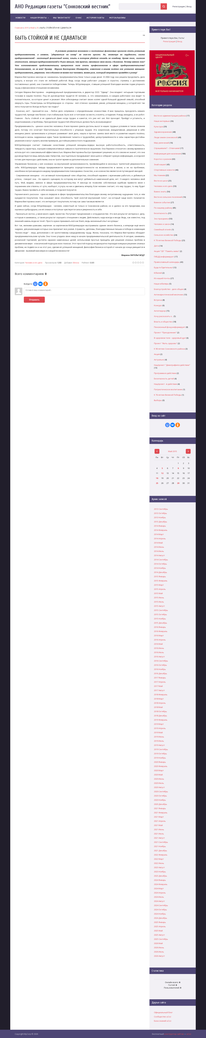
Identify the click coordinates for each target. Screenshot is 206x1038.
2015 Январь (160, 576)
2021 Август (159, 838)
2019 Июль (159, 741)
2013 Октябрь (160, 513)
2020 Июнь (159, 778)
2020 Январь (160, 762)
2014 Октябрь (160, 563)
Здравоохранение (163, 132)
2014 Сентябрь (161, 559)
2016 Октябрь (160, 665)
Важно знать (160, 191)
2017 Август (159, 690)
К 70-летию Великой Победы (167, 240)
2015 (26, 27)
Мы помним (159, 175)
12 (162, 473)
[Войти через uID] (35, 284)
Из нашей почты (162, 278)
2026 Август (159, 956)
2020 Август (159, 787)
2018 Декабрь (160, 715)
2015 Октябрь (160, 614)
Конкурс (158, 305)
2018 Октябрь (160, 711)
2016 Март (159, 635)
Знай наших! (160, 164)
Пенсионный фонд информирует (169, 327)
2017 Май (158, 686)
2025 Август (159, 934)
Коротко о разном (162, 159)
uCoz (189, 1034)
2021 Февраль (160, 812)
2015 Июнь (159, 597)
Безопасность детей (164, 378)
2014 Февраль (160, 530)
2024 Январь (160, 880)
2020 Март (159, 770)
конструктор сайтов (174, 1034)
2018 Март (159, 698)
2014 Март (159, 534)
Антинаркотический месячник (168, 294)
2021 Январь (160, 808)
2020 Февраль (160, 766)
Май (32, 27)
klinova (76, 262)
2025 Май (158, 930)
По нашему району (163, 207)
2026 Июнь (159, 947)
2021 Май (158, 825)
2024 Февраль (160, 884)
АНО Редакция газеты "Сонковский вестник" (62, 6)
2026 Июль (159, 951)
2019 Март (159, 724)
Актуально (159, 359)
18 (157, 478)
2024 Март (159, 888)
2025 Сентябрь (161, 939)
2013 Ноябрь (160, 517)
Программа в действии (165, 373)
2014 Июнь (159, 547)
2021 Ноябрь (160, 846)
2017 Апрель (160, 682)
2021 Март (159, 816)
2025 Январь (160, 922)
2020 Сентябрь (161, 791)
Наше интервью (162, 121)
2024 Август (159, 901)
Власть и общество (163, 321)
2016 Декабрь (160, 673)
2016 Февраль (160, 631)
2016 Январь (160, 627)
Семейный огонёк (162, 229)
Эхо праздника (161, 218)
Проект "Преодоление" (165, 332)
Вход (189, 6)
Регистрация (179, 6)
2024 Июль (159, 897)
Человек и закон (162, 224)
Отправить (34, 300)
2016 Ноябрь (160, 669)
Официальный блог (163, 1012)
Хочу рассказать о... (163, 316)
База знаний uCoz (162, 1020)
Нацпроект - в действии (165, 384)
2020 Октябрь (160, 795)
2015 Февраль (160, 580)
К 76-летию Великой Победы (167, 394)
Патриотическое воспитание (168, 389)
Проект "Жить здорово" (165, 343)
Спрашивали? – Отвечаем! (167, 148)
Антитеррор (160, 310)
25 (37, 27)
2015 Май (158, 593)
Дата (156, 245)
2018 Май (158, 707)
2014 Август (159, 555)
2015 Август (159, 606)
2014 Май (158, 542)
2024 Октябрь (160, 909)
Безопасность (161, 213)
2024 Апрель (160, 892)
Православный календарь (166, 262)
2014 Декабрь (160, 572)
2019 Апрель (160, 728)
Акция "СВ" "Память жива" (166, 251)
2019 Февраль (160, 719)
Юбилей (158, 273)
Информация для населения (167, 153)
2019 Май (158, 732)
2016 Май (158, 644)
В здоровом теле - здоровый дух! (170, 338)
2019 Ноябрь (160, 757)
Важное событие (162, 202)
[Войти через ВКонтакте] (40, 284)
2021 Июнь (159, 829)
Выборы (158, 400)
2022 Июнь (159, 863)
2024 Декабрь (160, 918)
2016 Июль (159, 652)
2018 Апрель (160, 703)
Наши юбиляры (161, 283)
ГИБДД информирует (164, 256)
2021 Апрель (160, 821)
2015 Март (159, 585)
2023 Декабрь (160, 875)
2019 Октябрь (160, 753)
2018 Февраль (160, 694)
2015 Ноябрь (160, 618)
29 (178, 483)
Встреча (158, 300)
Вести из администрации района (170, 115)
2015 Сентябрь (161, 610)
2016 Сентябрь (161, 660)
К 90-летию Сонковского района (169, 348)
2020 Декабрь (160, 804)
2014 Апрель (160, 538)
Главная (19, 27)
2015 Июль (159, 601)
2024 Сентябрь (161, 905)
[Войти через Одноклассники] (45, 284)
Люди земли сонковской (165, 137)
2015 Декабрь (160, 622)
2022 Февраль (160, 854)
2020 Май (158, 774)
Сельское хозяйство (163, 235)
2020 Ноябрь (160, 800)
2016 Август (159, 656)
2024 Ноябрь (160, 913)
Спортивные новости (164, 170)
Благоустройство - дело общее (169, 289)
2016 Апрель (160, 639)
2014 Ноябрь (160, 568)
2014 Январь (160, 525)
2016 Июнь (159, 648)
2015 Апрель (160, 589)
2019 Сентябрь (161, 749)
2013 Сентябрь (161, 509)
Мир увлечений (161, 142)
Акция (157, 354)
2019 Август (159, 745)
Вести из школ (161, 180)
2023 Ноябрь (160, 871)
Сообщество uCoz (162, 1016)
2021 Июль (159, 833)
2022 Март (159, 859)
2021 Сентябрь (161, 842)
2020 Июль (159, 783)
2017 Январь (160, 677)
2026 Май (158, 943)
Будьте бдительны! (163, 267)
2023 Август (159, 867)
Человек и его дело (33, 262)
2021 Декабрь (160, 850)
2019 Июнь (159, 736)
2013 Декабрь (160, 521)
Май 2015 (172, 451)
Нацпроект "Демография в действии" (172, 365)
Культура (158, 126)
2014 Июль (159, 551)
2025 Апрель (160, 926)
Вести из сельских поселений (168, 197)
